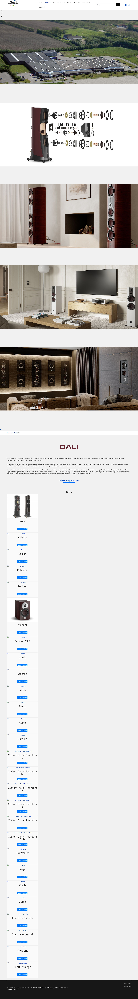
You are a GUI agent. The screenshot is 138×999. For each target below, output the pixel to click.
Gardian (22, 739)
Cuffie (22, 901)
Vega (22, 869)
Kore (22, 521)
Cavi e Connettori (22, 918)
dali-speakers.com (69, 480)
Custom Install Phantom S (22, 756)
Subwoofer (22, 853)
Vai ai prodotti (22, 529)
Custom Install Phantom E (22, 805)
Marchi (47, 2)
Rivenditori (68, 2)
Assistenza (77, 2)
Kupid (22, 722)
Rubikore (22, 570)
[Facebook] (125, 4)
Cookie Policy (127, 986)
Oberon (22, 673)
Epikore (22, 537)
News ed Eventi (57, 2)
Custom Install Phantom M (22, 773)
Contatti (41, 7)
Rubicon (22, 586)
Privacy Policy (127, 983)
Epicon (22, 553)
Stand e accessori (22, 934)
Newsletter (86, 2)
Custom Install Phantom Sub (22, 838)
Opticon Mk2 (22, 641)
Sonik (22, 657)
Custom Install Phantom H (22, 822)
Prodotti (14, 433)
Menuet (22, 625)
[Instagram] (129, 4)
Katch (22, 885)
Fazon (22, 690)
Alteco (22, 706)
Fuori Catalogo (22, 967)
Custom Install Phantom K (22, 789)
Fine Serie (22, 950)
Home (40, 2)
